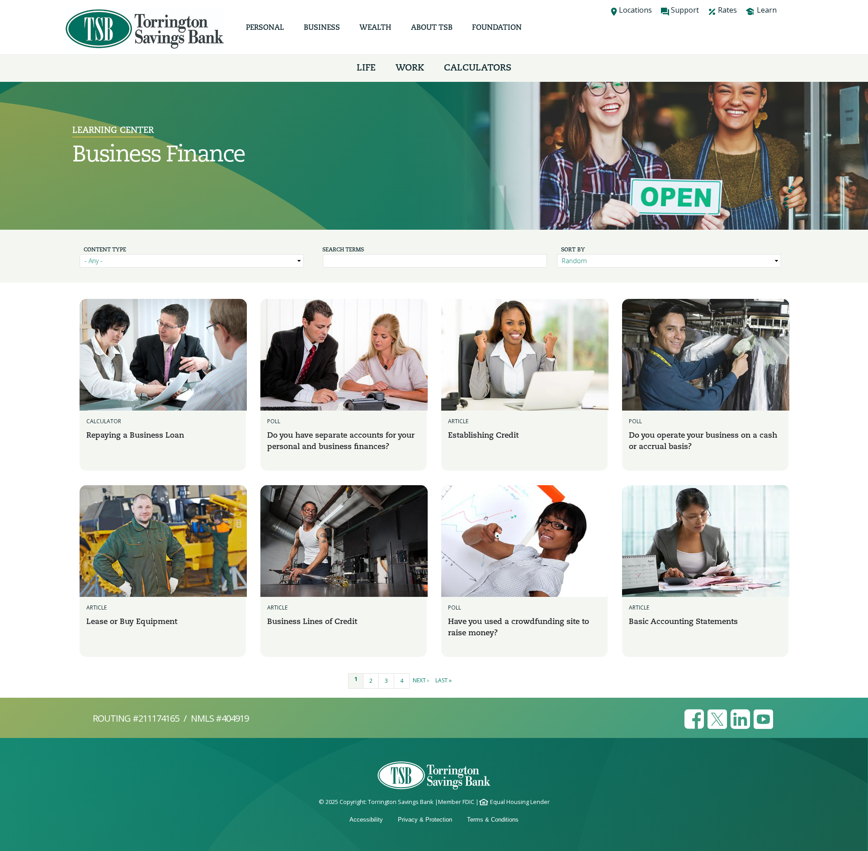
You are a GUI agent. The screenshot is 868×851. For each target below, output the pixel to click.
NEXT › (421, 680)
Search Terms (343, 250)
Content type (105, 250)
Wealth (375, 28)
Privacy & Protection (425, 819)
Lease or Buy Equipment (131, 622)
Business (322, 28)
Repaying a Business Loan (135, 436)
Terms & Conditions (493, 819)
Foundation (497, 28)
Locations (635, 10)
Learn (767, 10)
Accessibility (366, 819)
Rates (727, 10)
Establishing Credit (483, 436)
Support (685, 10)
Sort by (573, 250)
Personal (265, 28)
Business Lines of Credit (312, 622)
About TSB (432, 28)
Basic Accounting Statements (683, 622)
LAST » (443, 680)
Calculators (477, 68)
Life (366, 68)
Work (410, 68)
